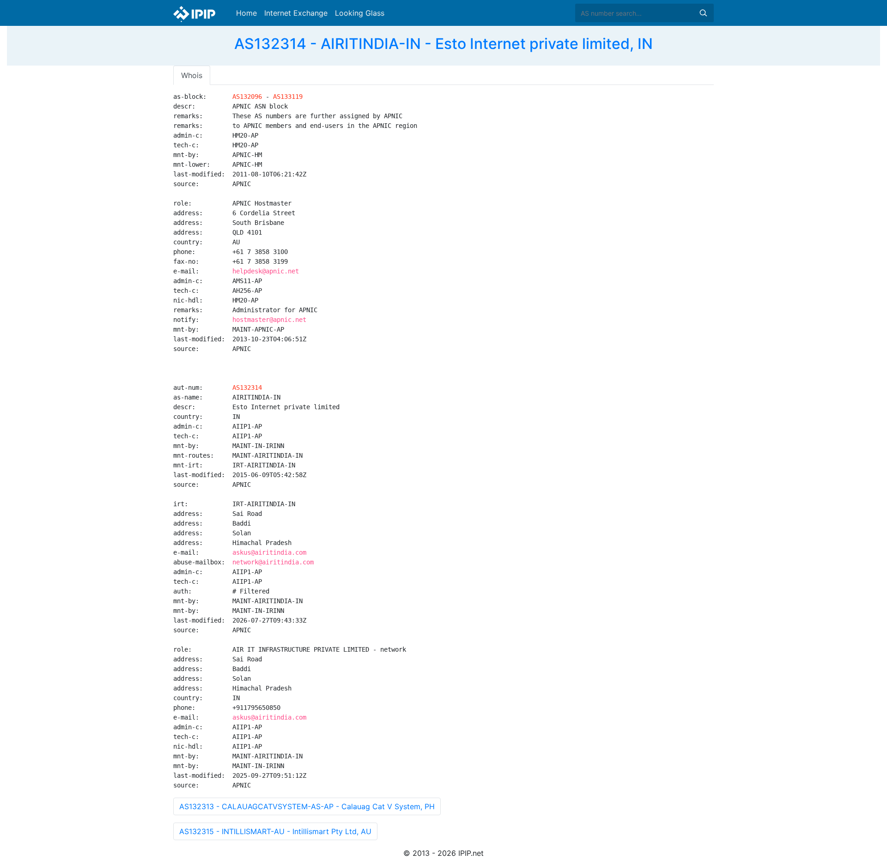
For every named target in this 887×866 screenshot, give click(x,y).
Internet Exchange (296, 13)
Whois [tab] (191, 75)
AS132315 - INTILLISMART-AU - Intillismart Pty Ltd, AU (275, 831)
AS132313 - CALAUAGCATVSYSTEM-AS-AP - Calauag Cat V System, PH (307, 806)
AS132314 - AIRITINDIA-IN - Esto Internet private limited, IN (443, 44)
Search (703, 13)
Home (246, 13)
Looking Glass (359, 13)
